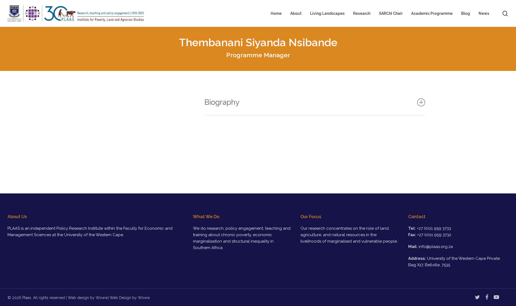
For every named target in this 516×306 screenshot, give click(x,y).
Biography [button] (222, 102)
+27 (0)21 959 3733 (434, 228)
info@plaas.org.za (436, 246)
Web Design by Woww (130, 298)
